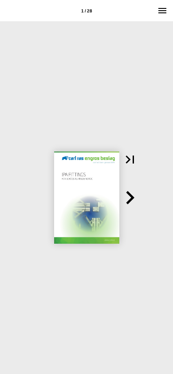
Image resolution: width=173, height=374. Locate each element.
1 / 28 (86, 10)
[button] (130, 160)
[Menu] (162, 10)
